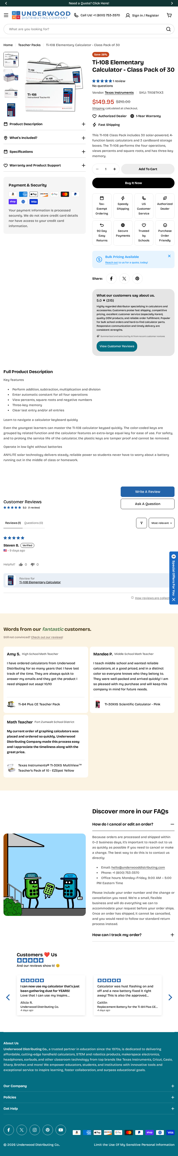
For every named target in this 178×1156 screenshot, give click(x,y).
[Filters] (141, 523)
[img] (91, 960)
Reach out (111, 262)
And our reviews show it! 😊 (38, 966)
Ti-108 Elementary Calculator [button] (40, 582)
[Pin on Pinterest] (137, 278)
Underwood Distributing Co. (37, 1145)
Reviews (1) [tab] (13, 523)
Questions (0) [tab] (33, 523)
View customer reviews (117, 346)
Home (8, 45)
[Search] (168, 29)
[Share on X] (124, 278)
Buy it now (133, 183)
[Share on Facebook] (111, 278)
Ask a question (147, 504)
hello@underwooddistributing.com (138, 867)
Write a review (147, 492)
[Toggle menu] (6, 15)
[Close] (169, 256)
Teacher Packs (29, 45)
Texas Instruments (119, 93)
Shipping (98, 108)
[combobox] (89, 29)
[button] (6, 3)
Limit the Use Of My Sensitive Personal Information (134, 1145)
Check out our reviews (46, 637)
